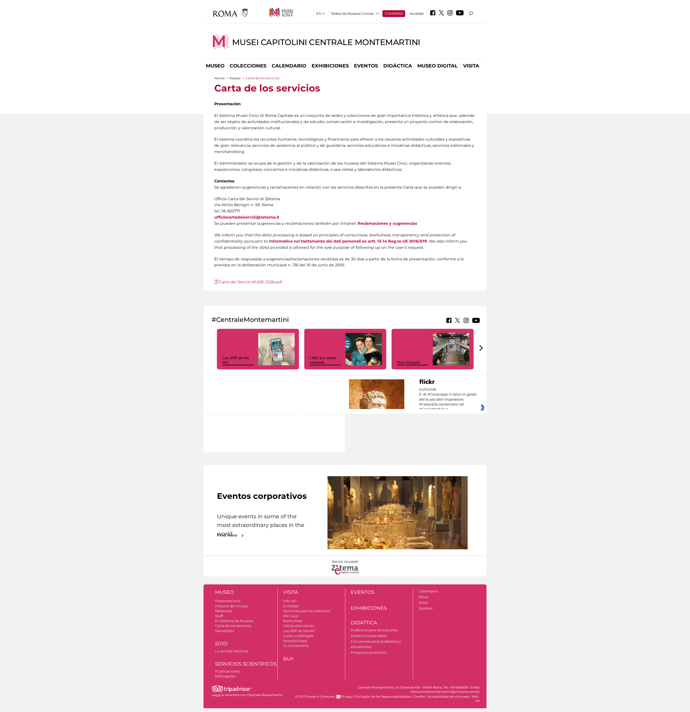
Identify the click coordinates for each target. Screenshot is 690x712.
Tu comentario (296, 645)
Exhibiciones (330, 66)
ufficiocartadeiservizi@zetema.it (246, 217)
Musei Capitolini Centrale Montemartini (326, 42)
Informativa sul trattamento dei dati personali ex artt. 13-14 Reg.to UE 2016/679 (348, 241)
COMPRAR (394, 13)
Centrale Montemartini (265, 695)
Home (219, 78)
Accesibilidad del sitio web (448, 697)
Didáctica (397, 66)
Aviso (423, 602)
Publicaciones (227, 671)
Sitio (221, 643)
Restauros (223, 611)
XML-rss (476, 699)
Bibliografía (225, 676)
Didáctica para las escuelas (374, 630)
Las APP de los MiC (299, 631)
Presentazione (227, 601)
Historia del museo (231, 606)
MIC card (290, 616)
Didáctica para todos (369, 635)
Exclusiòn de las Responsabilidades (383, 697)
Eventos (366, 66)
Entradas (291, 606)
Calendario (289, 66)
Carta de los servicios (233, 626)
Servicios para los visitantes (306, 611)
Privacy (347, 697)
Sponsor (426, 608)
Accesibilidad (295, 641)
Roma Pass (292, 621)
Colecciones (248, 66)
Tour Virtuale (408, 362)
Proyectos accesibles (369, 652)
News (423, 597)
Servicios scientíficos (246, 664)
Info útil (289, 601)
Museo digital (437, 66)
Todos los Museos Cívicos (352, 13)
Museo (215, 66)
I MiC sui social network (323, 360)
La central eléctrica (231, 651)
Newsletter (224, 631)
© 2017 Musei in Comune (314, 697)
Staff (219, 616)
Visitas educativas (298, 626)
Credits (419, 697)
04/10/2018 (448, 399)
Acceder (417, 13)
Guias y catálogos (298, 635)
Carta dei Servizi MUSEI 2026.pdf (250, 282)
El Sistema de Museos (234, 621)
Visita (471, 66)
